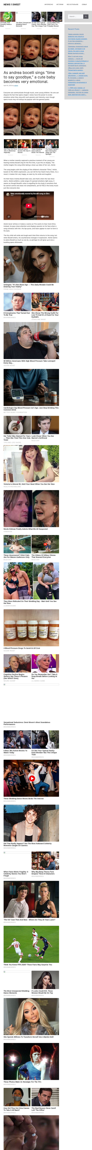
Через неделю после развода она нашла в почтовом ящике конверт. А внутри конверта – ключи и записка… (77, 38)
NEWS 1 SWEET (12, 4)
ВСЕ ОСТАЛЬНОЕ (72, 4)
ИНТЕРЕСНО (49, 4)
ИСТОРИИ (60, 4)
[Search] (85, 16)
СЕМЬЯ (84, 4)
